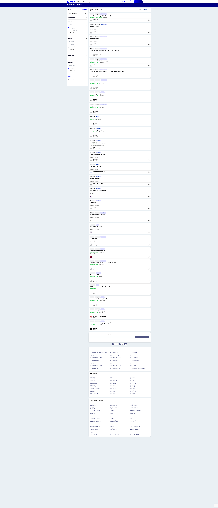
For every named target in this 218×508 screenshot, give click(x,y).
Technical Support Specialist (97, 154)
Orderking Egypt (96, 99)
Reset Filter (84, 9)
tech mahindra (96, 256)
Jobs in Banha (112, 385)
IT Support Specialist (95, 142)
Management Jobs (113, 405)
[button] (82, 2)
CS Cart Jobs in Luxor (94, 359)
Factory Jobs (112, 428)
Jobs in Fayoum (133, 390)
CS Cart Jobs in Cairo (114, 352)
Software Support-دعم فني (97, 94)
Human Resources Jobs (94, 420)
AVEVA (94, 195)
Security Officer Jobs (134, 404)
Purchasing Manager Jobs (95, 416)
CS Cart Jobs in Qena (114, 363)
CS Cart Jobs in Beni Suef (95, 367)
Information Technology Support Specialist (101, 323)
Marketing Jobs (93, 405)
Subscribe (142, 336)
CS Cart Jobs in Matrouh (114, 360)
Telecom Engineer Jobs (114, 407)
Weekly (116, 340)
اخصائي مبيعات (93, 82)
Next (126, 344)
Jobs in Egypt (92, 377)
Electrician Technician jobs (95, 410)
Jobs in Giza (132, 380)
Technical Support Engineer (97, 130)
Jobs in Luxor (112, 391)
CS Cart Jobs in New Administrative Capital (98, 352)
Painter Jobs (132, 421)
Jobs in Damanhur (113, 394)
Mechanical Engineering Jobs (115, 415)
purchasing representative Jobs (96, 424)
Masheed (95, 304)
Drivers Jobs (92, 423)
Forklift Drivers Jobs (93, 434)
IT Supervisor (93, 238)
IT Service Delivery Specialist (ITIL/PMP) (100, 16)
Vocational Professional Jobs (135, 410)
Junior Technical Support (96, 118)
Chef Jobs (112, 426)
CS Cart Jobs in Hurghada (95, 355)
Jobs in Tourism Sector (114, 404)
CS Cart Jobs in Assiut (114, 359)
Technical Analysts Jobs (134, 420)
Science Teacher (94, 38)
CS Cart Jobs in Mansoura (115, 354)
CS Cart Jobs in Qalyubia (134, 363)
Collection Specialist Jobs (135, 423)
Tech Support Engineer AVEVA (98, 190)
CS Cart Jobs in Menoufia (135, 355)
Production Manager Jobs (115, 432)
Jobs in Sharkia (93, 382)
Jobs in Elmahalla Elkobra (95, 388)
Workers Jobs (92, 415)
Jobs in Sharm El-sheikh (114, 382)
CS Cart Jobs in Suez (94, 368)
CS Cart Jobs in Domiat (94, 362)
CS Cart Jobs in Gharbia (114, 355)
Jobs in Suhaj (92, 390)
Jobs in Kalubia (132, 382)
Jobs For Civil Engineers (134, 434)
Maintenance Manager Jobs (135, 424)
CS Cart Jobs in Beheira (114, 362)
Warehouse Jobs (133, 415)
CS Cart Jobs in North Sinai (135, 367)
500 (122, 344)
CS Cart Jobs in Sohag (134, 365)
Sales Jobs (112, 418)
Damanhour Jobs (133, 391)
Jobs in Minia (132, 385)
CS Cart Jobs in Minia (94, 363)
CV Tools (93, 1)
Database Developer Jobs (95, 418)
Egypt (149, 1)
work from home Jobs (114, 423)
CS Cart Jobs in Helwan (134, 359)
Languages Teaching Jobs (135, 429)
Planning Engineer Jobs (134, 416)
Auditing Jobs (92, 413)
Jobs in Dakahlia (93, 386)
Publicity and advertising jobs (115, 408)
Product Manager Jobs (114, 420)
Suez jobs (111, 377)
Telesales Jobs (112, 412)
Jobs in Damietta (113, 383)
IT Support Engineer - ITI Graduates (99, 106)
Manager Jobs (92, 404)
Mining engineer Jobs (134, 432)
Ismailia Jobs (132, 388)
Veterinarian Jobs (133, 431)
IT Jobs (131, 418)
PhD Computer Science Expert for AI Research (102, 286)
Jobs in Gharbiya (133, 386)
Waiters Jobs (92, 412)
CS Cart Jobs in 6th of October (96, 365)
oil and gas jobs (93, 408)
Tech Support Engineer (96, 166)
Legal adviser (132, 412)
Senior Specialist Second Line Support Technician (103, 262)
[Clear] (85, 13)
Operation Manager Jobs (95, 426)
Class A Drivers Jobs (94, 429)
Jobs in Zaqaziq (133, 383)
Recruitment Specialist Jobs (95, 421)
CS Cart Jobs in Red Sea (94, 360)
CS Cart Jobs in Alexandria (95, 354)
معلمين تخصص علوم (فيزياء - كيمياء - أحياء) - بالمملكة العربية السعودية (107, 71)
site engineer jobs (93, 431)
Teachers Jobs (132, 413)
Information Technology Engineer (99, 311)
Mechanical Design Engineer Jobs (116, 431)
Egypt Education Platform (98, 183)
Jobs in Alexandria (113, 378)
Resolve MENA (95, 328)
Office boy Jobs (113, 424)
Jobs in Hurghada (93, 383)
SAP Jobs (111, 416)
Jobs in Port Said (113, 390)
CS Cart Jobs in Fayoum (134, 360)
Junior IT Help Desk (95, 178)
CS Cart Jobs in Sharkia (134, 354)
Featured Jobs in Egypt (94, 393)
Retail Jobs (92, 428)
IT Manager (93, 202)
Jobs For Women (133, 428)
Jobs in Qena (112, 393)
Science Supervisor (95, 26)
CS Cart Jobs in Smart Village (115, 357)
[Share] (149, 20)
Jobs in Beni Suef (113, 388)
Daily (112, 340)
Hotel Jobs (112, 410)
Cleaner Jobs (112, 413)
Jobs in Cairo (92, 380)
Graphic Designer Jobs (134, 407)
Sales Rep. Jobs (93, 407)
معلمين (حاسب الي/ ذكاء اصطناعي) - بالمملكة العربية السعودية (105, 50)
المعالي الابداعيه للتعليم (97, 54)
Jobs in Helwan (93, 385)
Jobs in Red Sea (93, 394)
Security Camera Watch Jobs (115, 434)
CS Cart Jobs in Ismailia (114, 367)
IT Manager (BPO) (94, 274)
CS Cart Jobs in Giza (133, 352)
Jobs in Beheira (132, 377)
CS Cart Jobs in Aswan (134, 357)
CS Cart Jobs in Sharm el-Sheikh (96, 357)
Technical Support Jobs (94, 432)
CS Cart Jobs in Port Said (134, 362)
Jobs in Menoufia (113, 386)
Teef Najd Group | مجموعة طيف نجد (99, 316)
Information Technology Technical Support (101, 299)
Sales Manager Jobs (114, 421)
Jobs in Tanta (92, 378)
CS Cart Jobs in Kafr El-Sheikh (115, 365)
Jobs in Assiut (132, 378)
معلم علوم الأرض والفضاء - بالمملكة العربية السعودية (102, 61)
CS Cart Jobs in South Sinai (115, 368)
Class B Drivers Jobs (113, 429)
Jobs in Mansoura (113, 380)
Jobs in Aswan (92, 391)
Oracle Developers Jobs (134, 405)
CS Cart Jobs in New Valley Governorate (137, 368)
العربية (145, 1)
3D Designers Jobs (133, 408)
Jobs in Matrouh (133, 393)
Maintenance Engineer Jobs (135, 426)
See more (70, 34)
